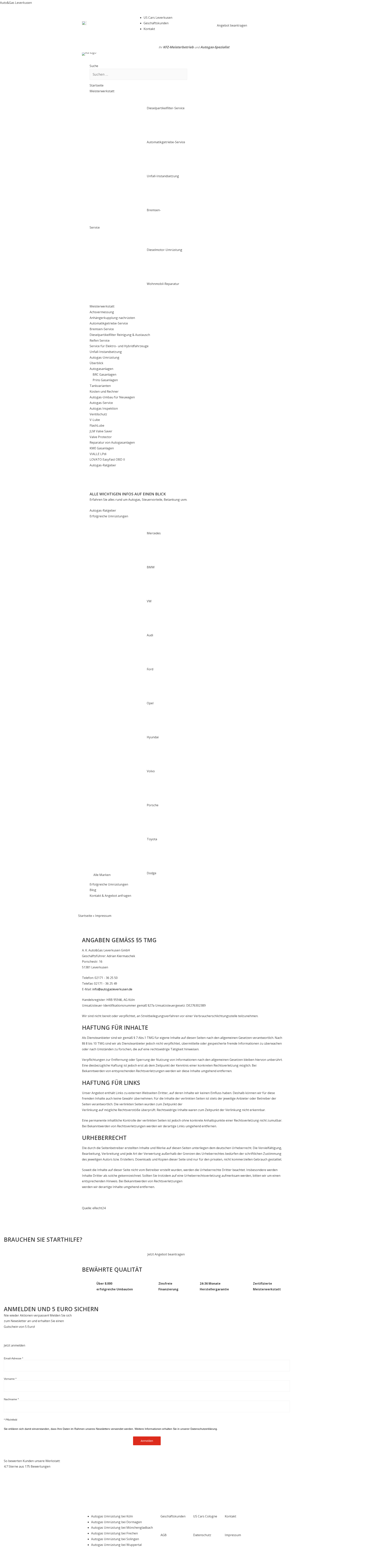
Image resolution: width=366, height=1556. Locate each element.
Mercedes (154, 533)
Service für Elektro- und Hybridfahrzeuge (119, 346)
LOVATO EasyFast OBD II (107, 459)
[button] (232, 25)
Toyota (152, 839)
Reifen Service (100, 340)
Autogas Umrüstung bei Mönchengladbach (122, 1527)
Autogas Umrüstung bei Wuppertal (116, 1545)
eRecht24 (99, 1208)
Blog (93, 890)
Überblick (96, 363)
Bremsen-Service (102, 329)
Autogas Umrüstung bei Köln (112, 1516)
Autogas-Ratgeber (103, 465)
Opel (150, 703)
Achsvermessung (102, 312)
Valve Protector (101, 437)
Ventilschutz (98, 414)
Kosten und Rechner (104, 391)
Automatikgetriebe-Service (166, 142)
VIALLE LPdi (98, 454)
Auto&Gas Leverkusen (16, 3)
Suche (94, 66)
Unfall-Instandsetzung (163, 176)
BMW (151, 567)
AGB (164, 1535)
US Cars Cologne (205, 1516)
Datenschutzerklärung (203, 1428)
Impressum (233, 1535)
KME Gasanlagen (102, 448)
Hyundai (153, 737)
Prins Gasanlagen (104, 380)
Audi (150, 635)
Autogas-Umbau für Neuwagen (112, 397)
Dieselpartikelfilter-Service (166, 108)
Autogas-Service (101, 403)
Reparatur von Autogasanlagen (112, 442)
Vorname (10, 1378)
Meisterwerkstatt (102, 91)
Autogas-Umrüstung (104, 357)
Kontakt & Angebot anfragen (110, 896)
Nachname (11, 1399)
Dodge (151, 873)
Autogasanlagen (101, 369)
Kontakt (230, 1516)
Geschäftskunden (173, 1516)
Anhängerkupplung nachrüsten (112, 318)
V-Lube (95, 420)
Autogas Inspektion (104, 408)
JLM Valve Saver (101, 431)
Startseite (97, 85)
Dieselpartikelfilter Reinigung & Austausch (120, 335)
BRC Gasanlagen (103, 374)
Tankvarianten (100, 386)
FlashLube (97, 425)
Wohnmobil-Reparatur (163, 284)
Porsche (152, 805)
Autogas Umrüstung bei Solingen (115, 1539)
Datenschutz (202, 1535)
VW (149, 601)
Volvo (151, 771)
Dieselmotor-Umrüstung (164, 250)
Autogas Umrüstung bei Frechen (114, 1533)
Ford (150, 669)
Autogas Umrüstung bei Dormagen (116, 1522)
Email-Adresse (13, 1358)
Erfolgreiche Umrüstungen (109, 516)
